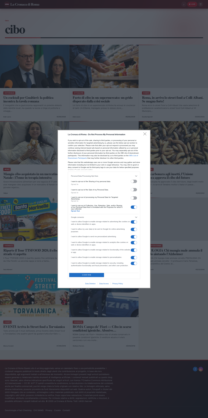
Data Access (104, 284)
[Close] (145, 134)
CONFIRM (86, 275)
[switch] (134, 181)
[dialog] (104, 209)
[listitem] (104, 176)
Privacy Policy (117, 284)
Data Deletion (90, 284)
